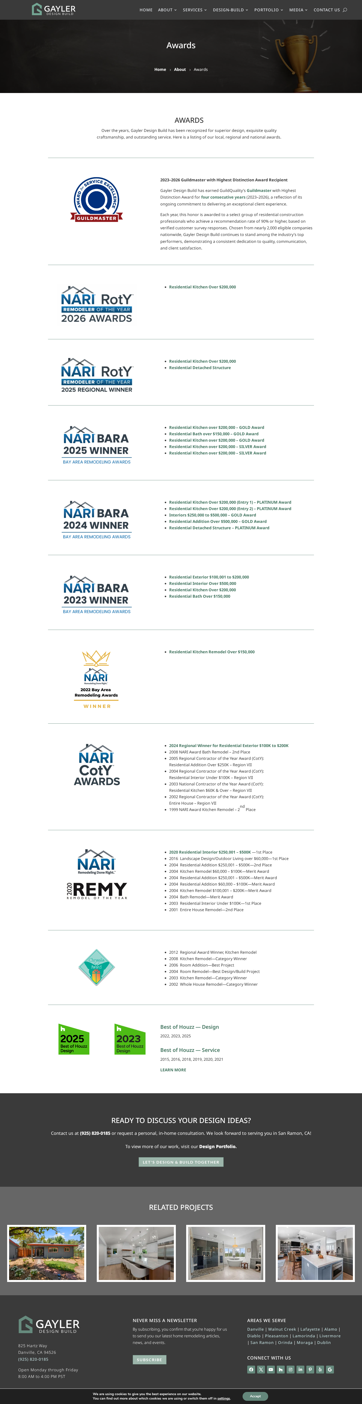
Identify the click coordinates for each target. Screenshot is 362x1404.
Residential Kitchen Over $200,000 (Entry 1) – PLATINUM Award (230, 502)
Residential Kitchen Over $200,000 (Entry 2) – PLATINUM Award (230, 508)
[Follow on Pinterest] (310, 1369)
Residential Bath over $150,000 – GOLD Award (214, 434)
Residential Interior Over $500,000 (202, 583)
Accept (255, 1396)
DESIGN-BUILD (228, 10)
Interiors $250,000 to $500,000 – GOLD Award (212, 515)
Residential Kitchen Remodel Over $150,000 (212, 652)
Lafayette (310, 1329)
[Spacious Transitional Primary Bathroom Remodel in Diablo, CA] (225, 1253)
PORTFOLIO (266, 10)
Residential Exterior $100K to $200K (254, 745)
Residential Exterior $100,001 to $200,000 (209, 577)
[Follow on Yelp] (320, 1369)
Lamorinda (304, 1336)
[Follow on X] (261, 1369)
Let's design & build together (181, 1162)
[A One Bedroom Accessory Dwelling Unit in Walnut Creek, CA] (46, 1253)
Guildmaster (259, 190)
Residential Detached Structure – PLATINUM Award (219, 527)
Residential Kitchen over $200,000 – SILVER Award (217, 446)
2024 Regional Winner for (194, 745)
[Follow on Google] (330, 1369)
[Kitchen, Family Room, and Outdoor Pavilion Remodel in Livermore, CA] (315, 1253)
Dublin (324, 1342)
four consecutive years (223, 197)
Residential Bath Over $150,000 (199, 596)
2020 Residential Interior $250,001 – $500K (210, 852)
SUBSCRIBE (149, 1359)
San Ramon (262, 1342)
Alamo (330, 1329)
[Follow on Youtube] (271, 1369)
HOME (146, 10)
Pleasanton (276, 1336)
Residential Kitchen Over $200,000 (202, 287)
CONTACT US (327, 10)
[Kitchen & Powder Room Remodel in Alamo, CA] (136, 1253)
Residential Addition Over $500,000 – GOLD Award (218, 521)
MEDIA (296, 10)
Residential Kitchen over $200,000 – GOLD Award (216, 427)
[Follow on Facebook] (251, 1369)
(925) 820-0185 (95, 1133)
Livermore (330, 1336)
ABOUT (165, 10)
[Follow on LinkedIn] (300, 1369)
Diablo (254, 1336)
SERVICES (193, 10)
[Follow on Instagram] (291, 1369)
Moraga (305, 1342)
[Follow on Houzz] (281, 1369)
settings (223, 1398)
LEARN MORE (173, 1070)
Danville (255, 1329)
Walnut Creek (282, 1329)
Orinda (285, 1342)
